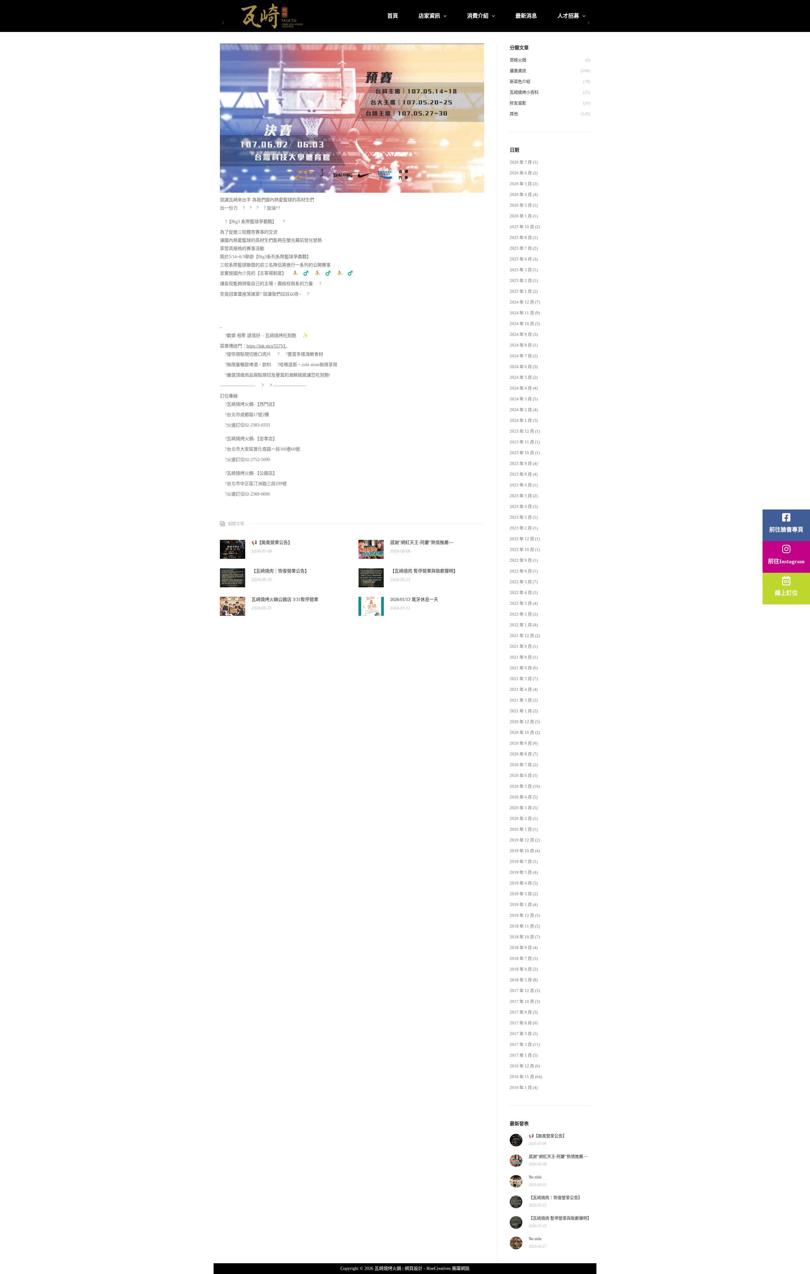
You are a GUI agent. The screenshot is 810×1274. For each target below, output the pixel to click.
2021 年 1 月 (521, 711)
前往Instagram (786, 561)
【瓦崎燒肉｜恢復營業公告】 (280, 571)
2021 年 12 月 (522, 635)
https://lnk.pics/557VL (266, 346)
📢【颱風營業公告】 (272, 542)
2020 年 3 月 (521, 807)
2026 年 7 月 (521, 162)
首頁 (392, 16)
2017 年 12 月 (522, 990)
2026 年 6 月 (521, 173)
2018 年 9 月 (521, 947)
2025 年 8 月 (521, 237)
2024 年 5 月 (521, 377)
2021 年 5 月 (521, 678)
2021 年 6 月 (521, 667)
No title (535, 1177)
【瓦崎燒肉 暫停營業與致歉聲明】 (424, 571)
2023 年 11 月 (522, 442)
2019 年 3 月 (521, 893)
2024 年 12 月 (522, 302)
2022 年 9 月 (521, 560)
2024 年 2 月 (521, 409)
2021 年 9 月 (521, 646)
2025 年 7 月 (521, 248)
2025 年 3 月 (521, 269)
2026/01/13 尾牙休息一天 (414, 599)
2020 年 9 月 (521, 743)
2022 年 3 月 (521, 603)
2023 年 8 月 (521, 474)
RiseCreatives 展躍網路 (448, 1268)
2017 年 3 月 (521, 1044)
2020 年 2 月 (521, 818)
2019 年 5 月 (521, 872)
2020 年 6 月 (521, 775)
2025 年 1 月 (521, 291)
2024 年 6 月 (521, 366)
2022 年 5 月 (521, 581)
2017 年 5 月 (521, 1033)
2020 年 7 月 (521, 764)
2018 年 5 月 (521, 979)
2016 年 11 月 (522, 1076)
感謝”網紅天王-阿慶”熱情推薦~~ (422, 542)
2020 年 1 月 (521, 829)
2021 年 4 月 (521, 689)
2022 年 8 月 (521, 571)
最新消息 (526, 16)
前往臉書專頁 (786, 530)
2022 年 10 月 (522, 549)
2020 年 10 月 (522, 732)
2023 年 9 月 (521, 463)
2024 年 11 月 (522, 312)
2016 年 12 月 (522, 1066)
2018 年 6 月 (521, 969)
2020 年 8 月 (521, 754)
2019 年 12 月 (522, 840)
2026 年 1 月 (521, 216)
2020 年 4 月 (521, 797)
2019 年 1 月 (521, 904)
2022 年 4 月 (521, 592)
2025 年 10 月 (522, 226)
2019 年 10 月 (522, 850)
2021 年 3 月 (521, 700)
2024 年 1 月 (521, 420)
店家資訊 (429, 16)
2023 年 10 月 (522, 452)
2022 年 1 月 (521, 624)
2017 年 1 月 (521, 1055)
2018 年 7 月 (521, 958)
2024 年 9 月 (521, 334)
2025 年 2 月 (521, 280)
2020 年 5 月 (521, 786)
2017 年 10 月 (522, 1001)
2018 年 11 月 (522, 926)
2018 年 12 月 (522, 915)
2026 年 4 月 (521, 194)
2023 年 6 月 (521, 485)
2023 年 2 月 (521, 528)
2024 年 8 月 (521, 345)
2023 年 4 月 (521, 506)
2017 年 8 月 (521, 1023)
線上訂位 (786, 593)
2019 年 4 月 (521, 883)
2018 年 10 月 (522, 936)
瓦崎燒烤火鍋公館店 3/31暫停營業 (285, 599)
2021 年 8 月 (521, 657)
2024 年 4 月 (521, 388)
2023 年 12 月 (522, 431)
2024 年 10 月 (522, 323)
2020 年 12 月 (522, 721)
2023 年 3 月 (521, 517)
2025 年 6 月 (521, 259)
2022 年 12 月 (522, 538)
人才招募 (568, 16)
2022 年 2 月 (521, 614)
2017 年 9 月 (521, 1012)
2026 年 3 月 (521, 205)
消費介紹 (478, 16)
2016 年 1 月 (521, 1087)
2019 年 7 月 (521, 861)
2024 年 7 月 (521, 355)
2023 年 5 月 (521, 495)
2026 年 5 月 (521, 183)
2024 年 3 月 (521, 399)
